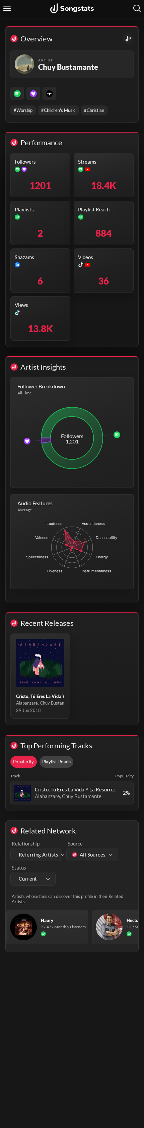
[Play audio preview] (22, 793)
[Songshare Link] (128, 38)
